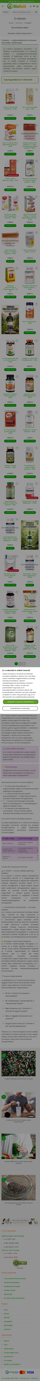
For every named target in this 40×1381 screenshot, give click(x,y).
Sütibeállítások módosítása (20, 708)
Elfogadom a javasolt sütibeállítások (21, 702)
